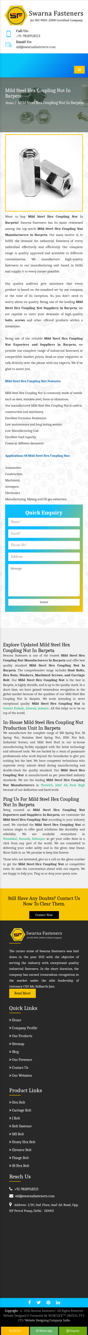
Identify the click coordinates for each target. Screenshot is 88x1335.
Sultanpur (38, 839)
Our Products (21, 1036)
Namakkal (10, 839)
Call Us (16, 1331)
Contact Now (44, 915)
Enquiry (74, 1331)
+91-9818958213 (28, 36)
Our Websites (21, 1075)
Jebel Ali (61, 785)
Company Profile (24, 1028)
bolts (8, 320)
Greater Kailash (13, 708)
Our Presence (21, 1060)
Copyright (11, 1311)
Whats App (45, 1331)
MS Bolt (17, 1134)
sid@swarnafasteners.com (36, 47)
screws (20, 320)
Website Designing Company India (47, 1320)
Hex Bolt (18, 1102)
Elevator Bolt (21, 1150)
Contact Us (19, 1068)
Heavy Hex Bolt (23, 1142)
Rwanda (24, 839)
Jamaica (43, 708)
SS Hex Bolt (20, 1166)
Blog (15, 1052)
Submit (44, 602)
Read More (22, 993)
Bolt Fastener (21, 1126)
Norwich (47, 785)
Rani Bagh (77, 785)
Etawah (31, 708)
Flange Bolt (20, 1158)
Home (10, 103)
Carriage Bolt (21, 1110)
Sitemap (17, 1044)
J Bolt (15, 1118)
